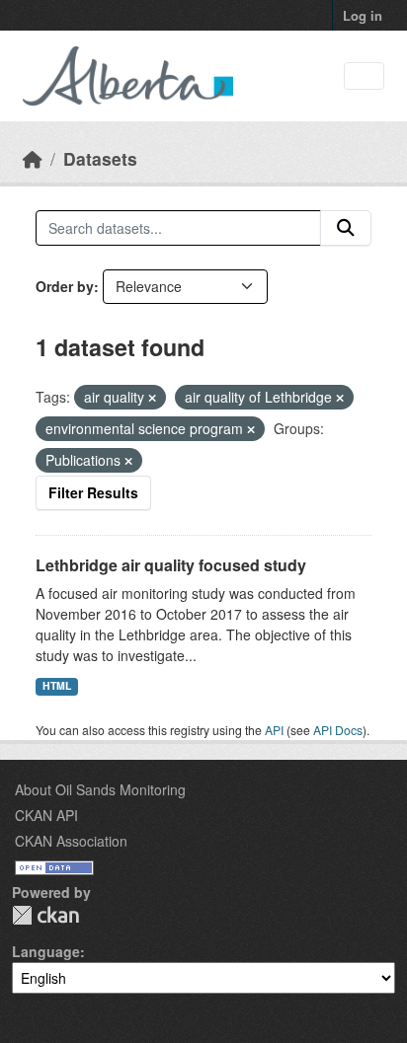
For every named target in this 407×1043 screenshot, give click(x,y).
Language (46, 951)
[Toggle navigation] (364, 76)
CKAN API (46, 815)
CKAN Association (71, 841)
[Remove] (152, 398)
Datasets (100, 158)
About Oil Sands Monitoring (100, 789)
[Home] (32, 158)
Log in (362, 15)
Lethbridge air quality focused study (171, 565)
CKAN (45, 915)
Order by (65, 286)
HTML (56, 685)
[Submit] (345, 228)
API (274, 729)
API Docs (338, 729)
